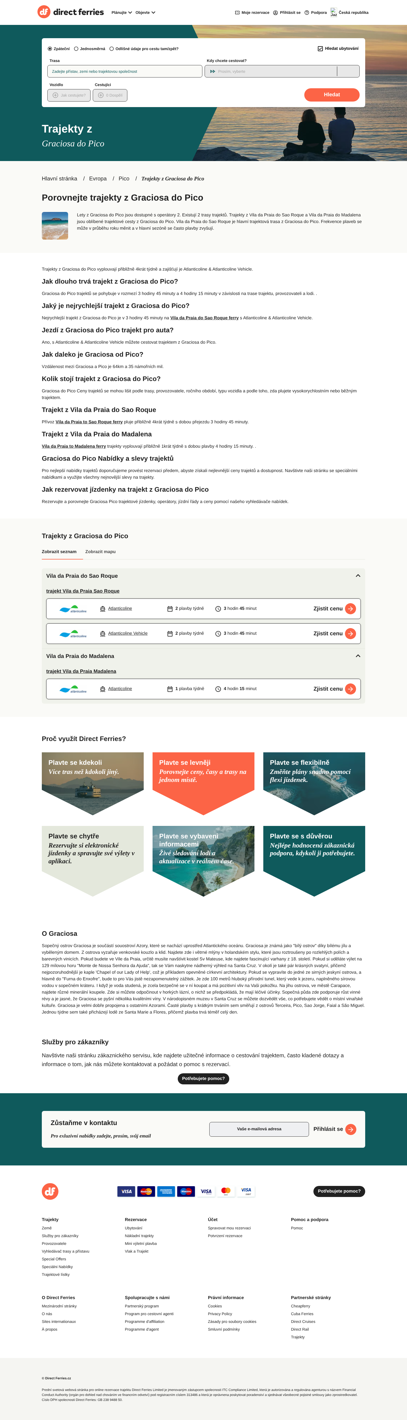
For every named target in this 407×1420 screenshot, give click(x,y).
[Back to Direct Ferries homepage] (70, 12)
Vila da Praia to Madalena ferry (74, 446)
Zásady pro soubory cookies (232, 1321)
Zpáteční (62, 48)
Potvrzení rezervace (225, 1236)
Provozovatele (54, 1243)
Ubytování (133, 1228)
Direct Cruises (303, 1321)
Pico (124, 179)
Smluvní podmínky (224, 1329)
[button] (203, 576)
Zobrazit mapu (100, 552)
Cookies (215, 1306)
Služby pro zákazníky (60, 1236)
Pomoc (297, 1228)
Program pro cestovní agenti (149, 1314)
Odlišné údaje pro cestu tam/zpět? (147, 48)
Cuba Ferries (302, 1314)
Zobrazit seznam (59, 552)
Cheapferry (300, 1306)
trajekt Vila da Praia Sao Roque (83, 591)
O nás (47, 1314)
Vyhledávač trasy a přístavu (65, 1251)
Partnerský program (142, 1306)
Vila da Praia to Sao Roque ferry (89, 422)
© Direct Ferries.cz (56, 1378)
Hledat (332, 95)
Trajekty (298, 1337)
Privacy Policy (220, 1314)
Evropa (98, 179)
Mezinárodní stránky (59, 1306)
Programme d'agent (142, 1329)
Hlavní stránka (59, 179)
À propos (49, 1329)
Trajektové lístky (56, 1274)
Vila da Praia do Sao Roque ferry (204, 318)
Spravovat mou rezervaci (229, 1228)
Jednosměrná (92, 48)
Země (47, 1228)
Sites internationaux (59, 1321)
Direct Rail (300, 1329)
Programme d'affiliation (144, 1321)
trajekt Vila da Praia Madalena (81, 671)
